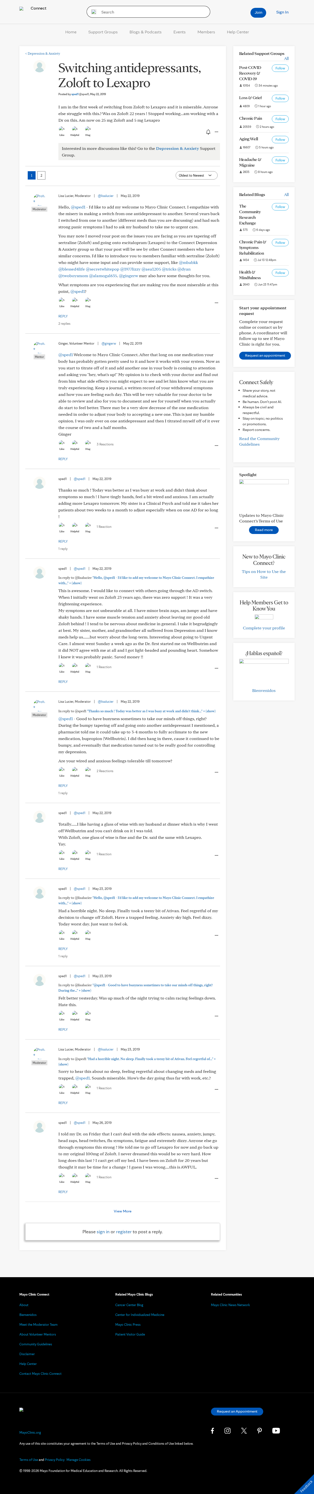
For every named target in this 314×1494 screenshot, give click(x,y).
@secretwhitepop (102, 269)
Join (258, 12)
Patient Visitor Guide (130, 1334)
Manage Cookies (78, 1460)
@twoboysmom (73, 275)
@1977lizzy (130, 269)
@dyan (184, 269)
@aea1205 (151, 269)
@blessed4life (71, 269)
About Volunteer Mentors (37, 1334)
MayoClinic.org (30, 1432)
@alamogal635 (103, 275)
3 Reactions (105, 444)
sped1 (80, 94)
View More (122, 1211)
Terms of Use (28, 1460)
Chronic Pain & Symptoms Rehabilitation (252, 247)
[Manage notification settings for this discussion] (207, 132)
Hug (88, 135)
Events (179, 31)
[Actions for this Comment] (216, 303)
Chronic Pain (250, 118)
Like (61, 135)
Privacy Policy (55, 1460)
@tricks (169, 269)
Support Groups (103, 31)
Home (71, 31)
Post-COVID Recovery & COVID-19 (250, 73)
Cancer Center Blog (129, 1305)
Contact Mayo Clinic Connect (40, 1374)
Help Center (238, 31)
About (23, 1305)
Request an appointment (265, 355)
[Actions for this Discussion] (216, 132)
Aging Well (248, 138)
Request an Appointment (237, 1411)
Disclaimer (27, 1354)
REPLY (63, 316)
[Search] (92, 12)
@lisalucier (106, 196)
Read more (264, 529)
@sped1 (78, 206)
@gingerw (128, 275)
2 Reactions (105, 771)
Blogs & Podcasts (146, 31)
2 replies (64, 323)
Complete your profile (264, 627)
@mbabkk (188, 262)
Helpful (74, 135)
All (286, 58)
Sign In (282, 11)
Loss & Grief (250, 97)
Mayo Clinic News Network (230, 1305)
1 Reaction (104, 527)
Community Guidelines (35, 1344)
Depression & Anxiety (42, 53)
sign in (103, 1231)
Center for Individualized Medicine (139, 1315)
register (124, 1231)
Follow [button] (280, 68)
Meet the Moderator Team (38, 1324)
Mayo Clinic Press (128, 1324)
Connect (38, 8)
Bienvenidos (263, 690)
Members (206, 31)
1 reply (62, 549)
